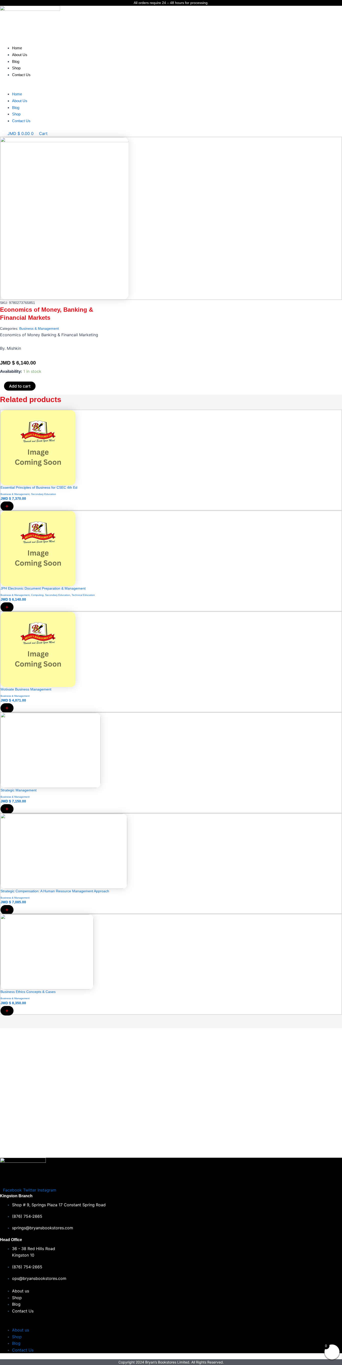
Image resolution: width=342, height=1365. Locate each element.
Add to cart (20, 386)
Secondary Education (43, 494)
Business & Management (39, 328)
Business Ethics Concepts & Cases (28, 992)
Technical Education (83, 595)
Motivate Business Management (26, 689)
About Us (19, 55)
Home (17, 48)
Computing (37, 595)
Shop (16, 68)
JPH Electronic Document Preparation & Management (43, 588)
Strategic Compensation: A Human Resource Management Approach (55, 891)
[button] (171, 87)
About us (20, 1290)
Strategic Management (19, 790)
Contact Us (21, 75)
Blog (15, 61)
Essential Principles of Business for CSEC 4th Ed (39, 487)
